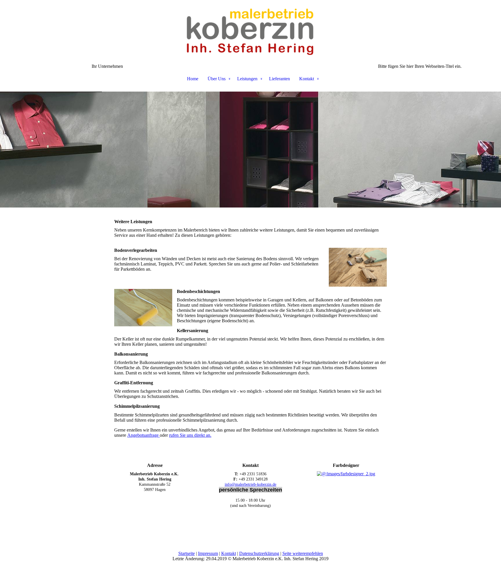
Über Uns (217, 78)
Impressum (208, 553)
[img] (250, 29)
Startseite (186, 553)
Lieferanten (279, 78)
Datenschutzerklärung (259, 553)
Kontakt (306, 78)
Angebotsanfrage (143, 435)
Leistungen (247, 78)
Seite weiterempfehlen (302, 553)
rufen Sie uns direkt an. (190, 435)
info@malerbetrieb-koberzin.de (250, 484)
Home (192, 78)
